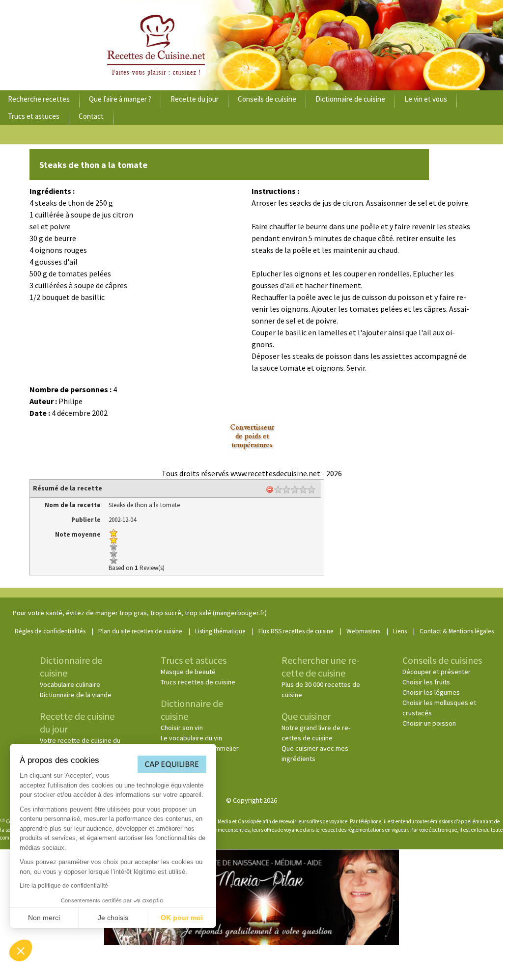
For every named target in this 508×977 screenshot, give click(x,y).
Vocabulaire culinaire (70, 684)
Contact (91, 116)
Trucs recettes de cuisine (198, 682)
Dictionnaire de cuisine (350, 99)
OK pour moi (182, 918)
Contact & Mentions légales (457, 631)
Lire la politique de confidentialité (64, 885)
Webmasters (363, 631)
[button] (20, 950)
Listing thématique (220, 631)
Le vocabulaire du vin (191, 737)
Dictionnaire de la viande (76, 694)
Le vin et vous (425, 99)
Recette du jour (194, 99)
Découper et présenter (436, 671)
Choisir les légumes (431, 692)
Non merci (44, 918)
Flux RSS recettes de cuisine (296, 631)
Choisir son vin (182, 727)
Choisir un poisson (429, 723)
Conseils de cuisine (267, 99)
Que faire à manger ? (120, 99)
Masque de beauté (188, 671)
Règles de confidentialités (50, 631)
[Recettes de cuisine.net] (251, 45)
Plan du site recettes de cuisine (140, 631)
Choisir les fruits (426, 682)
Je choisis (113, 918)
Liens (400, 631)
